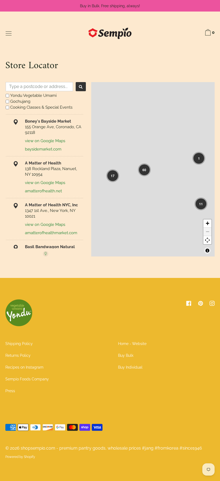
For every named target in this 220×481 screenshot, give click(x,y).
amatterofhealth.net (43, 191)
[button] (144, 169)
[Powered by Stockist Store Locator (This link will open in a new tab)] (45, 253)
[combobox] (39, 86)
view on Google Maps (45, 140)
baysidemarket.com (43, 149)
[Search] (81, 86)
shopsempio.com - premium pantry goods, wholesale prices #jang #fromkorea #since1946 (111, 448)
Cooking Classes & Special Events (41, 107)
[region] (153, 169)
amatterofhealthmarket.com (51, 232)
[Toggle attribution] (207, 250)
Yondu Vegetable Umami (33, 95)
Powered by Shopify (20, 457)
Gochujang (20, 101)
